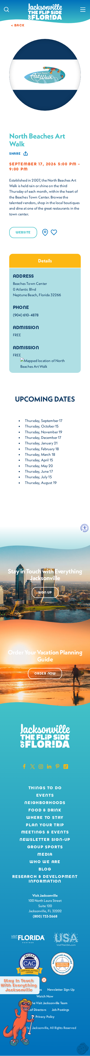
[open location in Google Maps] (48, 363)
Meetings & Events (45, 832)
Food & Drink (45, 810)
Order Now (44, 674)
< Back (18, 25)
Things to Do (45, 788)
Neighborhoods (45, 803)
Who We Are (45, 862)
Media (45, 854)
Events (45, 795)
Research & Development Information (45, 879)
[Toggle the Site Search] (6, 9)
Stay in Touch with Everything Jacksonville (19, 985)
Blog (45, 869)
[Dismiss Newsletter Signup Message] (44, 980)
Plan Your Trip (45, 825)
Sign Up (45, 592)
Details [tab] (45, 261)
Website (23, 232)
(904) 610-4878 (26, 315)
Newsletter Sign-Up (45, 839)
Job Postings (60, 1010)
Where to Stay (45, 817)
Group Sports (45, 847)
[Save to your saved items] (54, 232)
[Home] (45, 12)
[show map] (45, 232)
